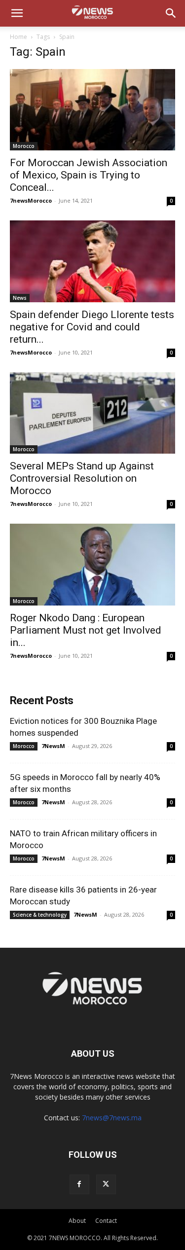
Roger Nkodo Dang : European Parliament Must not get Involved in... (85, 630)
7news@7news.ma (112, 1117)
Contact (106, 1220)
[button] (17, 13)
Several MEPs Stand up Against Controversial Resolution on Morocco (82, 478)
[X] (106, 1184)
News (20, 297)
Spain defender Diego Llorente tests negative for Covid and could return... (92, 327)
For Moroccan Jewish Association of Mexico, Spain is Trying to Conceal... (88, 175)
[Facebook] (79, 1184)
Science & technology (40, 914)
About (77, 1220)
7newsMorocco (31, 200)
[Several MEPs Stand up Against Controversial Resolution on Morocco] (92, 413)
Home (18, 37)
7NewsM (53, 746)
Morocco (24, 146)
